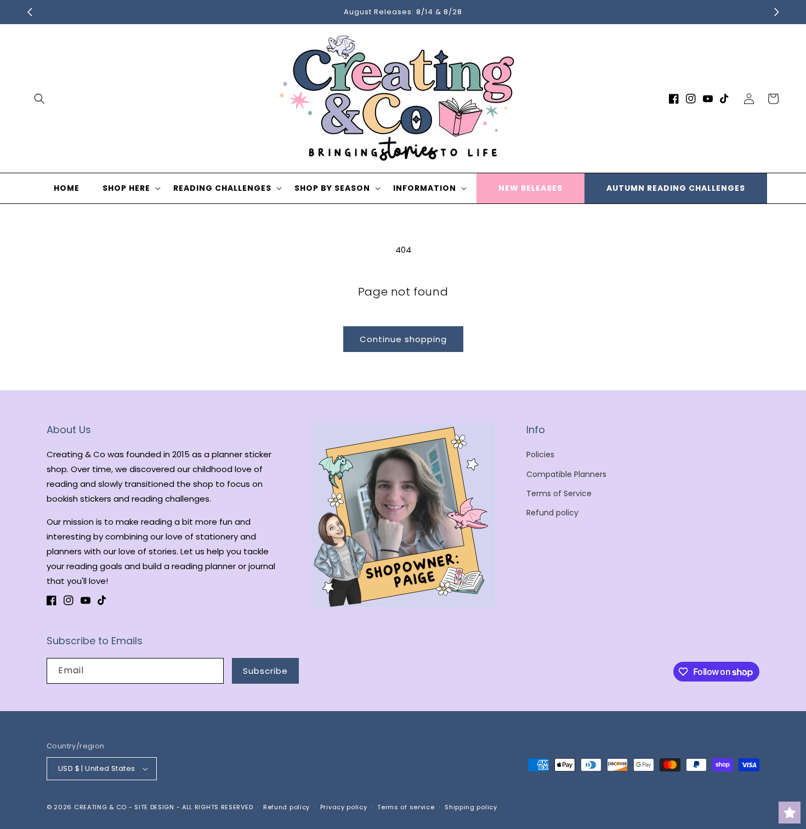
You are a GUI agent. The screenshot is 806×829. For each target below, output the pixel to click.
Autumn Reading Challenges (675, 188)
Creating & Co (100, 807)
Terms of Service (559, 493)
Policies (540, 454)
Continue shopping (403, 339)
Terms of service (405, 807)
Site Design (154, 807)
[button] (39, 99)
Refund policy (552, 512)
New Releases (530, 188)
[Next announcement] (776, 12)
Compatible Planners (566, 474)
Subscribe (265, 671)
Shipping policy (471, 807)
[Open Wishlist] (790, 813)
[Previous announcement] (30, 12)
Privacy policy (343, 807)
